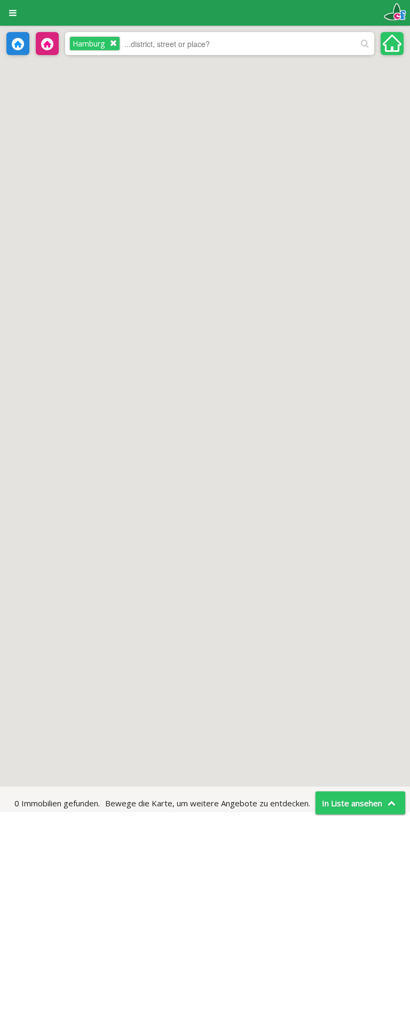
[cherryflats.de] (395, 11)
